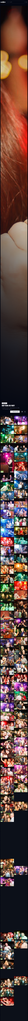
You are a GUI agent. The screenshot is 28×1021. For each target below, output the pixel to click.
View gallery (16, 411)
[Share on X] (25, 412)
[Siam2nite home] (3, 2)
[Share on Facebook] (22, 412)
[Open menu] (26, 2)
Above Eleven (6, 407)
